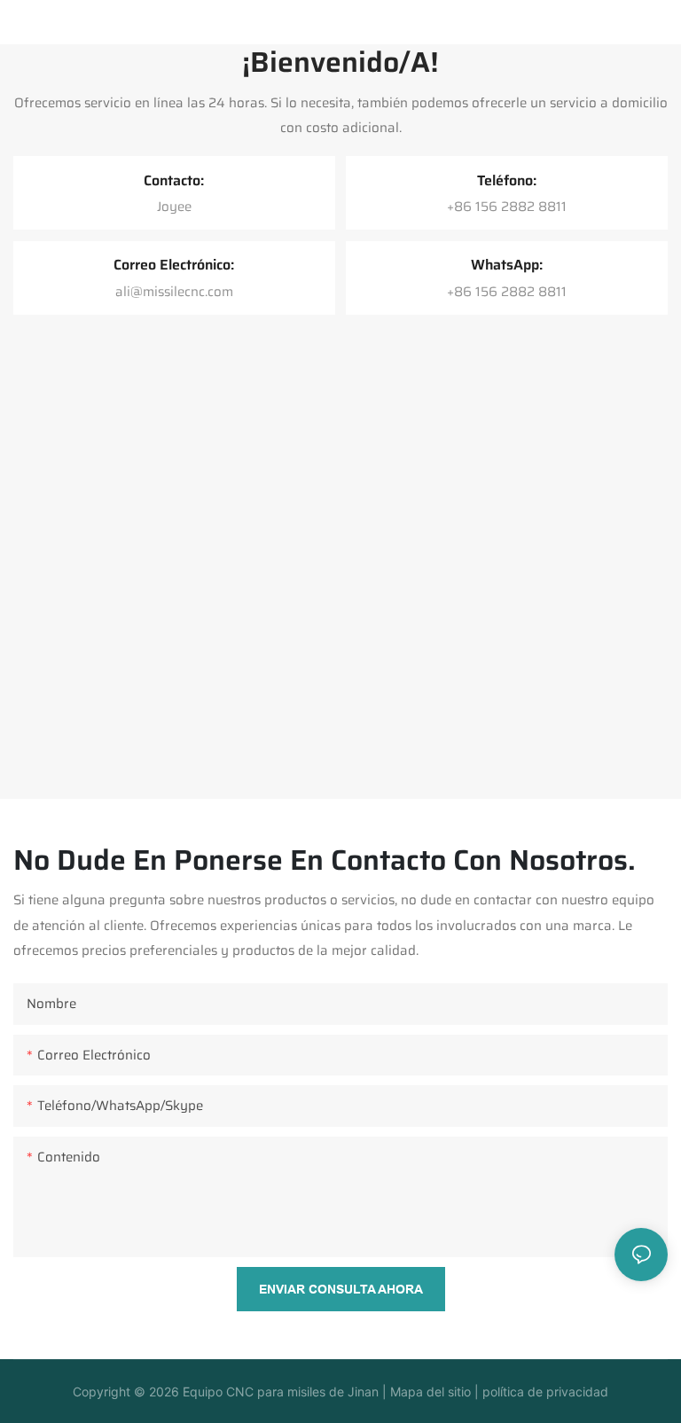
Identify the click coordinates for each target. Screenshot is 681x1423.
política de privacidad (543, 1391)
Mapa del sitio (429, 1391)
